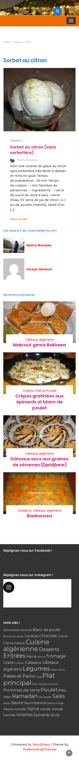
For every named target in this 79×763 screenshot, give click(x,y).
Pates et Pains (19, 676)
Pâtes (7, 697)
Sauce (17, 702)
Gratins (28, 391)
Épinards (42, 715)
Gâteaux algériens (39, 340)
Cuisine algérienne (26, 645)
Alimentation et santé (17, 630)
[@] (37, 587)
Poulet (49, 689)
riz (40, 697)
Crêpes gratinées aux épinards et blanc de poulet (39, 402)
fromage (56, 656)
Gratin (8, 662)
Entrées (14, 655)
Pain (54, 669)
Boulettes (9, 636)
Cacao (20, 636)
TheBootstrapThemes (39, 749)
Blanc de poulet (46, 630)
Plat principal (45, 391)
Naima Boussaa (27, 159)
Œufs (55, 715)
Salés (58, 696)
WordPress (41, 745)
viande (45, 709)
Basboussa (39, 516)
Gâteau (20, 662)
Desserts (16, 140)
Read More (18, 219)
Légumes (36, 668)
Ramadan (25, 696)
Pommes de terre (21, 690)
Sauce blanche (35, 703)
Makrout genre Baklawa (39, 345)
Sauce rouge (55, 703)
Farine (41, 656)
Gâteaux (33, 662)
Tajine (33, 708)
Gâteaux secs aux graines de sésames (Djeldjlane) (39, 462)
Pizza (38, 676)
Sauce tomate (14, 709)
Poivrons (53, 684)
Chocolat (48, 635)
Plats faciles (39, 684)
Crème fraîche (14, 643)
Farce (31, 656)
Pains (61, 669)
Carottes (31, 636)
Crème (63, 636)
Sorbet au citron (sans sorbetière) (33, 149)
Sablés (47, 697)
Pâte (62, 690)
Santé (6, 703)
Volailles (24, 714)
